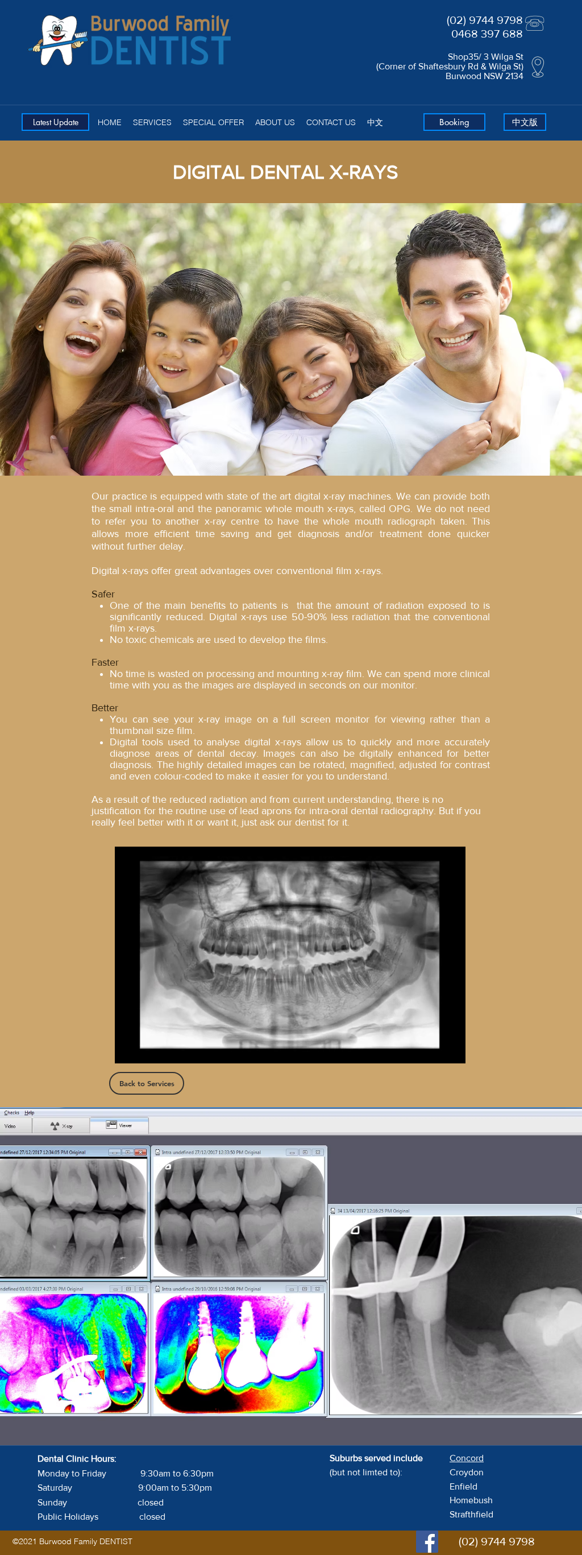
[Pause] (129, 1048)
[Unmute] (149, 1048)
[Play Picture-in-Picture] (430, 1048)
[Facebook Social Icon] (427, 1542)
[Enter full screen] (450, 1048)
